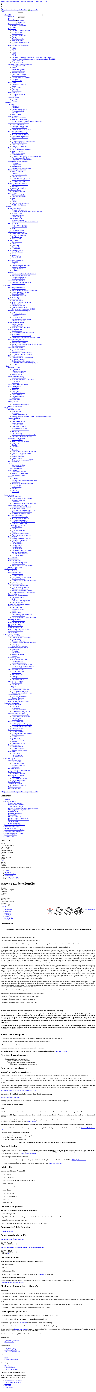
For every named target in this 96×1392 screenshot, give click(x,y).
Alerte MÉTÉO (16, 485)
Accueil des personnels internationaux (23, 332)
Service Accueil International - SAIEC (23, 309)
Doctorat (14, 364)
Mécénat (14, 741)
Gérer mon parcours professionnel (18, 647)
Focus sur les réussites (18, 284)
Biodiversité (15, 383)
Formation (7, 102)
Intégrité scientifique (18, 215)
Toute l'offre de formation (19, 119)
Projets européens (17, 242)
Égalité (14, 67)
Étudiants (15, 89)
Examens (14, 200)
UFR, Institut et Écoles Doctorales (18, 45)
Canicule (14, 490)
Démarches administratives (20, 185)
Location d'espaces (17, 720)
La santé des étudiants (18, 465)
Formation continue (18, 735)
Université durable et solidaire (21, 711)
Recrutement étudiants (14, 624)
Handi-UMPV (12, 537)
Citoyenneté (15, 446)
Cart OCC (15, 262)
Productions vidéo (13, 92)
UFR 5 (14, 54)
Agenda (14, 101)
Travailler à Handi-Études (19, 188)
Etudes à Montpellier (14, 299)
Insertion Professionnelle (19, 109)
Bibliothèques (16, 777)
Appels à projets (17, 237)
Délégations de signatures (19, 696)
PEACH (14, 263)
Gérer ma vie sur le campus (16, 669)
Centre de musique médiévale (20, 404)
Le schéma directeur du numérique (22, 436)
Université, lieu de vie (14, 409)
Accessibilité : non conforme (12, 1382)
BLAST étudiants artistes (15, 406)
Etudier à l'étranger (17, 324)
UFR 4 (14, 52)
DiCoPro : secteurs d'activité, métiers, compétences (27, 121)
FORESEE (15, 258)
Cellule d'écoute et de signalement (22, 664)
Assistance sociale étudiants (20, 473)
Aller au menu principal (23, 1)
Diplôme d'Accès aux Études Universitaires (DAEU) (27, 156)
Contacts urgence (9, 1367)
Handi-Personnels (17, 543)
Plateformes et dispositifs (15, 260)
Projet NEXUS (16, 257)
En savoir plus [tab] (8, 918)
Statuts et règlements (18, 698)
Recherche (7, 206)
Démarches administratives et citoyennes (24, 617)
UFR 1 (14, 47)
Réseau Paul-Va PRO (18, 723)
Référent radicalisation (18, 72)
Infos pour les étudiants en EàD (21, 129)
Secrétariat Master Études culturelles (12, 1239)
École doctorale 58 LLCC (19, 225)
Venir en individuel (17, 300)
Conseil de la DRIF (18, 294)
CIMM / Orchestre (13, 401)
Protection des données (19, 74)
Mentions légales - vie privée (12, 1380)
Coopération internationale (16, 339)
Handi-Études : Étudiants (19, 540)
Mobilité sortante (17, 331)
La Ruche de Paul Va (18, 475)
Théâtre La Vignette (14, 399)
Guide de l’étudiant (17, 575)
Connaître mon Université (19, 562)
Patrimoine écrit (16, 381)
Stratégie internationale (19, 289)
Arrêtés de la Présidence (19, 205)
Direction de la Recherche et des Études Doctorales (27, 211)
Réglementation (13, 193)
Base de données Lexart (19, 267)
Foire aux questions (18, 144)
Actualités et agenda (14, 97)
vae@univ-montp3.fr (55, 1163)
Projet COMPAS (17, 114)
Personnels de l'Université (12, 634)
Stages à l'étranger (17, 326)
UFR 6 (14, 55)
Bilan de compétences (18, 153)
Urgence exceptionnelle (11, 1369)
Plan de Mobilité (17, 81)
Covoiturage (15, 684)
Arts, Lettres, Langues (11, 877)
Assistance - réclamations (19, 146)
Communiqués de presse (11, 1340)
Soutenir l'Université (14, 738)
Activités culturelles (18, 671)
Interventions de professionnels (21, 716)
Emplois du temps (17, 602)
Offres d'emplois (17, 87)
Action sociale (12, 470)
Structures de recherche (15, 218)
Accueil (6, 870)
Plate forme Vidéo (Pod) (19, 94)
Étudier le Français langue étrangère (22, 565)
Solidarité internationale (19, 295)
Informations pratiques (18, 191)
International (8, 285)
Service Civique (16, 91)
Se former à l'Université (15, 730)
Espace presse (16, 753)
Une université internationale (16, 287)
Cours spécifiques (17, 317)
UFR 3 (14, 50)
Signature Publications (18, 279)
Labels (14, 27)
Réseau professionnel (14, 788)
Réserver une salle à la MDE (20, 414)
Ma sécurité (15, 492)
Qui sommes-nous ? (18, 555)
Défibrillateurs (16, 482)
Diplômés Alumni (9, 758)
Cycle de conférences (18, 393)
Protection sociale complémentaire (22, 668)
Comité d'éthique (17, 217)
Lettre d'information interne (20, 646)
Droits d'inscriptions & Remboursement (23, 141)
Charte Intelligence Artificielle (21, 77)
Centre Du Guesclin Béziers (20, 42)
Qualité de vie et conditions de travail (23, 666)
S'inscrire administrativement (20, 134)
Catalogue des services (18, 421)
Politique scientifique (14, 208)
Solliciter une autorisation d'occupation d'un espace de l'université (31, 416)
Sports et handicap (17, 458)
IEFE (13, 312)
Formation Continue (14, 148)
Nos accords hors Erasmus (20, 341)
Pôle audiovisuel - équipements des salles (24, 435)
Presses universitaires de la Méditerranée (24, 274)
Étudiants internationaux (15, 560)
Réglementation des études (20, 691)
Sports (10, 448)
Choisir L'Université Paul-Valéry (18, 505)
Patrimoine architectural (19, 378)
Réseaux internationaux (19, 342)
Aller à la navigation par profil (39, 1)
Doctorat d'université (14, 816)
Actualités (15, 99)
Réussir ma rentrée (17, 171)
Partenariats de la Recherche (20, 715)
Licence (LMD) (13, 811)
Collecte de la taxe (17, 757)
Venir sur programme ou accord (21, 302)
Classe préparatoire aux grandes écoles (19, 810)
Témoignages (16, 297)
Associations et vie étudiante (16, 438)
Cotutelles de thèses (18, 230)
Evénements (15, 443)
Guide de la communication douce (22, 693)
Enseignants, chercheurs (19, 84)
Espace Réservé (13, 20)
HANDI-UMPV (13, 570)
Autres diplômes (13, 821)
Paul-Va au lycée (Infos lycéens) (21, 513)
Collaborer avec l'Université (16, 713)
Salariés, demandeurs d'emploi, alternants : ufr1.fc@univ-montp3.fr (22, 1247)
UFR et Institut (16, 639)
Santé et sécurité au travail (19, 659)
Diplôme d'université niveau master (18, 820)
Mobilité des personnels (15, 329)
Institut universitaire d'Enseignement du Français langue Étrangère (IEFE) (34, 59)
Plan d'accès (8, 1366)
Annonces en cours (17, 746)
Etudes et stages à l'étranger (16, 322)
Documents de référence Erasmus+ (22, 354)
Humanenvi (15, 270)
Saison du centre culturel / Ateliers (18, 384)
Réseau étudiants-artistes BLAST (22, 725)
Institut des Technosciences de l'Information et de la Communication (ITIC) (34, 57)
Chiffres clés (21, 22)
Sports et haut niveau (18, 456)
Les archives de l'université (20, 678)
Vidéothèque (16, 398)
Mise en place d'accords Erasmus (22, 352)
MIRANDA (15, 255)
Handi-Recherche (17, 548)
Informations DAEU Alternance (21, 168)
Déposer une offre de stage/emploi (22, 726)
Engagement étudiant (18, 69)
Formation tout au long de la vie (21, 507)
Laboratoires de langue (19, 426)
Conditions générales (18, 748)
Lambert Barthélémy (7, 1231)
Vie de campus (8, 408)
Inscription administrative (19, 128)
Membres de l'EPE (17, 40)
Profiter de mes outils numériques (18, 595)
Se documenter (12, 686)
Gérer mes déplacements (15, 681)
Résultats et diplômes (14, 190)
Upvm (2, 11)
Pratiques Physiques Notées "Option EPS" (24, 451)
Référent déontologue (18, 71)
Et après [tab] (6, 916)
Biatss (14, 86)
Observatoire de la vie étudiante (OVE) (23, 510)
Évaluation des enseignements (21, 600)
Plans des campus (17, 411)
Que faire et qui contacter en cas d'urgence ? (25, 480)
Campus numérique (14, 418)
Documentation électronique (20, 430)
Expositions (15, 391)
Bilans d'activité (16, 238)
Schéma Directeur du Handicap (21, 538)
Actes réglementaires (18, 39)
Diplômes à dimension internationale (23, 361)
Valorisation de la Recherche (16, 280)
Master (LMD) (12, 815)
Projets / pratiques (17, 374)
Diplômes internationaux (15, 356)
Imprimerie (15, 676)
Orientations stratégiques (15, 24)
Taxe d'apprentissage (18, 740)
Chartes (14, 201)
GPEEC (14, 656)
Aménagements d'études (19, 181)
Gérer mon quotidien (14, 658)
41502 (2, 860)
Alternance (15, 163)
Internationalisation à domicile (21, 292)
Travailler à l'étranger (18, 654)
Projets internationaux (18, 346)
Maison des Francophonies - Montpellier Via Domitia (28, 344)
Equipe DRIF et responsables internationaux (25, 290)
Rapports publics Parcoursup (20, 203)
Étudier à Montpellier (18, 564)
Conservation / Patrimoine (16, 376)
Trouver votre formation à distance (18, 123)
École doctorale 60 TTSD (19, 227)
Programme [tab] (7, 911)
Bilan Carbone (8, 1387)
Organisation (12, 29)
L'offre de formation (18, 731)
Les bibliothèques (13, 461)
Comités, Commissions (19, 35)
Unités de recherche (18, 763)
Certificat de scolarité (18, 609)
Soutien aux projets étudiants (20, 441)
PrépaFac (15, 173)
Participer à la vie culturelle (16, 775)
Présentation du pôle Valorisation (21, 282)
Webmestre (7, 1384)
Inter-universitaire (17, 44)
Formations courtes (17, 154)
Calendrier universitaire (19, 196)
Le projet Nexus (17, 176)
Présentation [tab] (8, 909)
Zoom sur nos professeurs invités (21, 336)
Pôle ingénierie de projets (19, 233)
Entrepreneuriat (16, 718)
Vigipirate (15, 488)
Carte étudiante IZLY (18, 607)
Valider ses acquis (17, 151)
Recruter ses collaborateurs (16, 721)
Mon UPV (7, 15)
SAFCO (9, 1253)
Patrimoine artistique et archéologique (23, 379)
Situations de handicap (15, 468)
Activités (14, 445)
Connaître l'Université (14, 760)
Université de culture (14, 368)
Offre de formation (13, 116)
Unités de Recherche (18, 220)
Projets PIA (15, 245)
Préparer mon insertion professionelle (19, 604)
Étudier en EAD (17, 304)
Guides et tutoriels (17, 423)
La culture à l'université (19, 780)
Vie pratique (15, 413)
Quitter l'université (13, 632)
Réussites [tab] (7, 920)
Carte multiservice (17, 433)
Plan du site (7, 1385)
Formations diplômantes (19, 314)
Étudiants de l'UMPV (10, 569)
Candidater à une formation (20, 126)
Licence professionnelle (15, 813)
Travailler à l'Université (15, 783)
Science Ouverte (17, 213)
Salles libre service (17, 425)
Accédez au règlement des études (10, 1097)
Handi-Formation (17, 547)
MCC (13, 198)
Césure (14, 139)
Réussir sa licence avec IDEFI (21, 178)
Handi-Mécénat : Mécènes (20, 554)
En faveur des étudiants (19, 472)
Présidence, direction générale (21, 30)
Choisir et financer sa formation (21, 149)
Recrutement (12, 82)
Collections (15, 388)
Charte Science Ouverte (19, 277)
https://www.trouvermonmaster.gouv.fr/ (12, 1282)
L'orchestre (15, 403)
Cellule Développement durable (21, 770)
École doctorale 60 (17, 62)
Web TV (14, 96)
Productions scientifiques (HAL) (21, 275)
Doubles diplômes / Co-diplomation (22, 357)
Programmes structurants (15, 250)
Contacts (14, 557)
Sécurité (10, 477)
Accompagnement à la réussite (21, 158)
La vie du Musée (17, 394)
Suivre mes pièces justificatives (21, 136)
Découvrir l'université (14, 496)
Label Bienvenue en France (20, 307)
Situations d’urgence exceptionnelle (22, 483)
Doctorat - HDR (13, 223)
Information (15, 106)
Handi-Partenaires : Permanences (22, 550)
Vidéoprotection (16, 487)
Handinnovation (17, 545)
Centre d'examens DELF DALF (21, 319)
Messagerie (15, 431)
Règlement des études (18, 195)
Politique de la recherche (19, 210)
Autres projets (16, 248)
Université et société (14, 768)
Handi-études (23, 1322)
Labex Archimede (17, 252)
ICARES (14, 253)
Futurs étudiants (9, 495)
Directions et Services (18, 32)
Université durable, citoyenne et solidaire (20, 64)
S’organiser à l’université (19, 175)
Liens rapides (12, 751)
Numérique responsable (19, 76)
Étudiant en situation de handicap (22, 614)
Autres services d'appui (19, 235)
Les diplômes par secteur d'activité (22, 733)
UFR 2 (14, 49)
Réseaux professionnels (19, 371)
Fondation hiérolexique (19, 743)
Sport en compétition (18, 455)
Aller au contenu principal (8, 1)
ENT (9, 18)
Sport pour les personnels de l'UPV (22, 460)
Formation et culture (18, 373)
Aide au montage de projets (16, 232)
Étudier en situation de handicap (17, 183)
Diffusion (11, 272)
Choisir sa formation (18, 124)
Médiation (15, 389)
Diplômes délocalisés (18, 359)
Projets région (16, 247)
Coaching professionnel (19, 663)
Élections (14, 37)
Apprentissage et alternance (20, 508)
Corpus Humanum (17, 269)
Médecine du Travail (18, 466)
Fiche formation (90, 909)
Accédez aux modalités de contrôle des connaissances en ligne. (19, 1090)
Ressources (15, 186)
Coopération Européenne (15, 347)
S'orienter (11, 104)
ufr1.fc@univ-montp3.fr (29, 1153)
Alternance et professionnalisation (18, 161)
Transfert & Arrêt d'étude (19, 143)
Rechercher (21, 17)
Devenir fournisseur (14, 745)
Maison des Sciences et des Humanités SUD (25, 222)
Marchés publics (17, 755)
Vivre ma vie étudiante (15, 606)
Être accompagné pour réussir (17, 170)
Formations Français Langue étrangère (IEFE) (25, 362)
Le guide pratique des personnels (21, 637)
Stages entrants (16, 165)
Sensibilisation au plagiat (19, 428)
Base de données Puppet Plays (21, 265)
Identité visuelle (9, 1342)
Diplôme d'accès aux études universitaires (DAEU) (23, 808)
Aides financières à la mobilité (21, 327)
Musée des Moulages (14, 386)
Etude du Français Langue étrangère (19, 310)
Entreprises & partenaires (11, 703)
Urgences (11, 16)
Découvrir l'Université (14, 705)
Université (21, 20)
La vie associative (17, 440)
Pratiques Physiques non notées (21, 453)
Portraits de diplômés (18, 111)
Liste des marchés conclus (19, 750)
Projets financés (13, 240)
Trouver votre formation (19, 118)
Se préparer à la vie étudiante (16, 525)
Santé (10, 463)
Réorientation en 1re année (20, 138)
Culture (6, 366)
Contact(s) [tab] (7, 914)
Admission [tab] (7, 913)
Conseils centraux (17, 34)
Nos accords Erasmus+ (19, 349)
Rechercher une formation (16, 805)
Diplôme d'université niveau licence (18, 818)
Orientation (15, 107)
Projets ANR (16, 243)
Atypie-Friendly (16, 542)
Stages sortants (16, 166)
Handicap (15, 79)
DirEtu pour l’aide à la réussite (21, 180)
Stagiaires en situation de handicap (22, 159)
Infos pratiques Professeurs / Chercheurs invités (26, 337)
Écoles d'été (15, 315)
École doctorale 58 (17, 61)
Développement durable (19, 66)
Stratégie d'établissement (19, 25)
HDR (13, 228)
